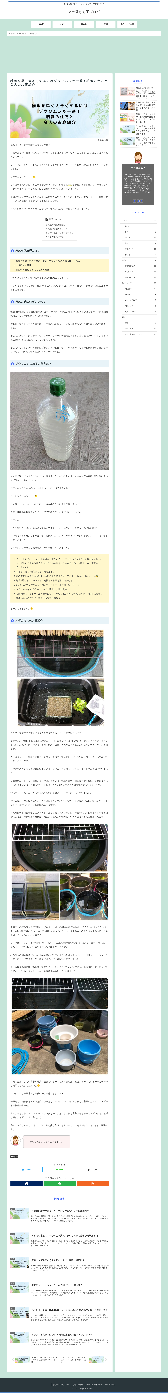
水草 (140, 232)
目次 (51, 219)
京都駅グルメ (140, 266)
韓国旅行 (140, 289)
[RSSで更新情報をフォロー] (93, 1183)
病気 (140, 243)
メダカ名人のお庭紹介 (58, 237)
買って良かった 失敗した (140, 334)
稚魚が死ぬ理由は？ (57, 225)
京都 (139, 260)
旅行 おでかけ (139, 283)
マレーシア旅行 (140, 300)
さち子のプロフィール (61, 1385)
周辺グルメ (140, 272)
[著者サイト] (26, 1183)
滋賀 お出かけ (140, 312)
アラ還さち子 (138, 168)
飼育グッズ (140, 249)
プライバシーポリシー (94, 1385)
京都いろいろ (140, 277)
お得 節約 (140, 329)
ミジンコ (140, 238)
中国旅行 (140, 294)
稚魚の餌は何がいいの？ (58, 229)
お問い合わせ (77, 1385)
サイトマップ (110, 1385)
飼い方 (15, 1157)
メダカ (139, 221)
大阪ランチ (140, 306)
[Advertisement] (84, 55)
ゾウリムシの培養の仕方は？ (60, 233)
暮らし (139, 317)
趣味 (140, 323)
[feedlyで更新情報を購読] (60, 1183)
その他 (140, 255)
